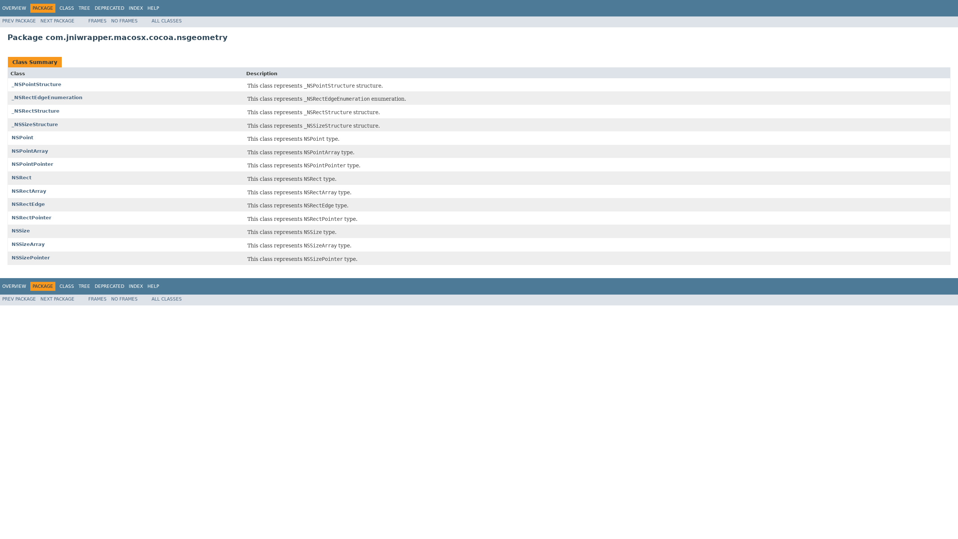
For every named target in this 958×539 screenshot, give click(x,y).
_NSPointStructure (36, 84)
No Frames (124, 21)
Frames (97, 21)
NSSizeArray (28, 244)
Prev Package (19, 21)
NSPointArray (30, 151)
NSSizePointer (31, 258)
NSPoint (22, 137)
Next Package (57, 21)
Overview (14, 8)
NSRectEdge (28, 204)
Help (153, 8)
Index (136, 8)
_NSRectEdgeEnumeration (47, 97)
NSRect (21, 177)
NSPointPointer (32, 164)
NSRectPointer (31, 217)
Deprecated (109, 8)
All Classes (167, 21)
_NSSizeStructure (35, 124)
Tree (84, 8)
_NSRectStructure (36, 111)
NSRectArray (29, 191)
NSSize (21, 231)
